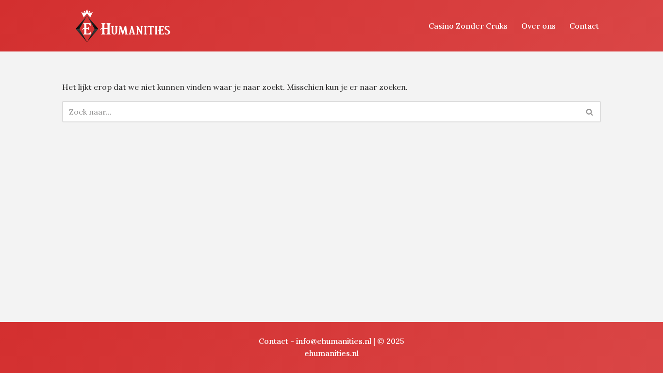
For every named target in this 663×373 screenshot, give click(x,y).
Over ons (538, 26)
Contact (584, 26)
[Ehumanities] (122, 26)
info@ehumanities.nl (333, 341)
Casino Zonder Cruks (468, 26)
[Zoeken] (590, 111)
